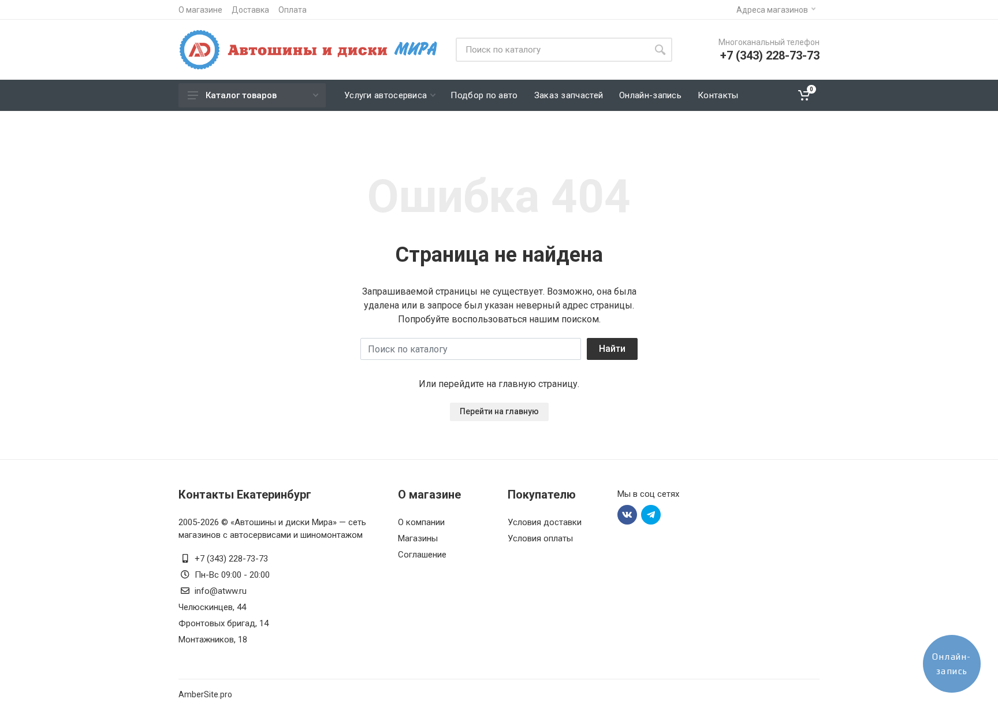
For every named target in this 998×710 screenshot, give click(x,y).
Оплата (292, 10)
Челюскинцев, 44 (212, 607)
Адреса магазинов (772, 9)
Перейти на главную (499, 411)
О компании (421, 522)
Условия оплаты (540, 538)
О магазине (200, 10)
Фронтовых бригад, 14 (223, 623)
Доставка (250, 10)
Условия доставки (545, 522)
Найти (612, 348)
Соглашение (422, 554)
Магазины (418, 538)
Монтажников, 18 (212, 639)
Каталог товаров (241, 95)
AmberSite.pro (205, 694)
